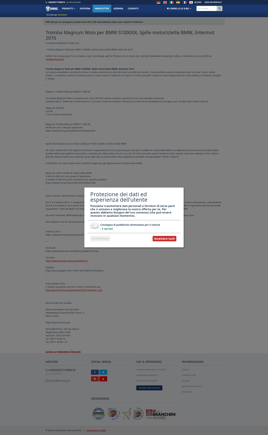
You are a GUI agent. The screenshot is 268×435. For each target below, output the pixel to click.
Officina (85, 8)
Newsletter (102, 8)
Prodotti (68, 8)
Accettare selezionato (100, 238)
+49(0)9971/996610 (56, 2)
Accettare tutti (164, 238)
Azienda (118, 8)
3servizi (106, 229)
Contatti (133, 8)
